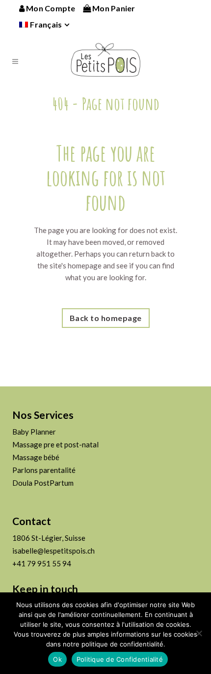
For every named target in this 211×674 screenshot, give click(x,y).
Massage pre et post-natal (55, 444)
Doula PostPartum (43, 482)
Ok (57, 659)
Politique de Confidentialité (120, 659)
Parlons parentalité (44, 470)
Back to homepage (106, 317)
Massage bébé (35, 457)
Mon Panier (113, 8)
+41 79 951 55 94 (41, 563)
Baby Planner (34, 431)
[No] (199, 633)
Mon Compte (50, 8)
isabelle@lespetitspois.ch (53, 550)
